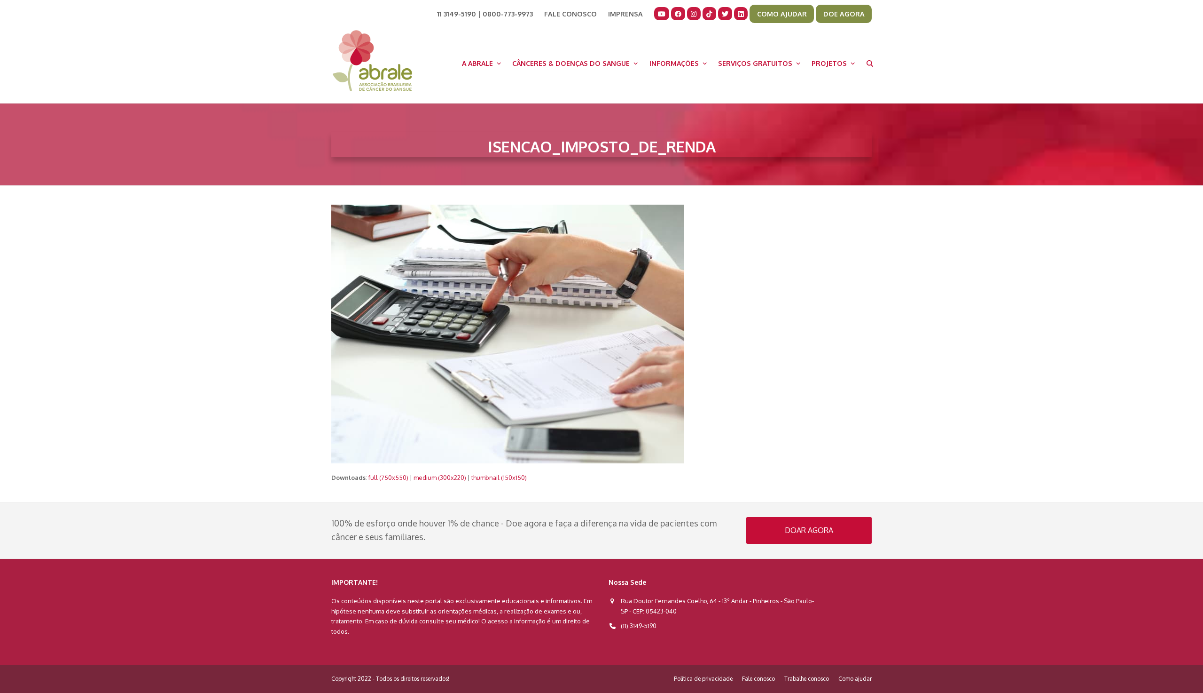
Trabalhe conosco (806, 678)
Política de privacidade (703, 678)
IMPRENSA (625, 13)
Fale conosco (758, 678)
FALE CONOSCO (570, 13)
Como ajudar (855, 678)
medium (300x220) (440, 477)
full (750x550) (388, 477)
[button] (870, 63)
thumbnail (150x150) (499, 477)
